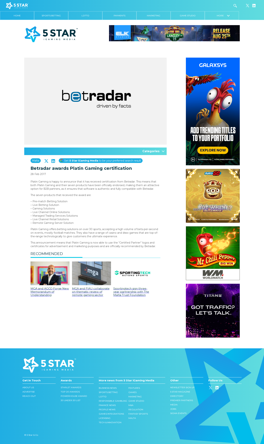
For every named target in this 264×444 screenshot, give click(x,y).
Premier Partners (181, 400)
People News (107, 409)
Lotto (85, 15)
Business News (108, 388)
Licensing (104, 418)
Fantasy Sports (138, 413)
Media (174, 404)
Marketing (153, 15)
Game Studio (188, 15)
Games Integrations (111, 413)
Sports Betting (51, 15)
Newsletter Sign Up (182, 387)
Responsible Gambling (113, 400)
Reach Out (29, 396)
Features (134, 388)
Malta (35, 160)
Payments (119, 15)
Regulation (135, 409)
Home (17, 15)
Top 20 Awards (70, 391)
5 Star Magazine (180, 391)
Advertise (28, 391)
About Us (28, 387)
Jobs (173, 409)
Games (132, 392)
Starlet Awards (71, 387)
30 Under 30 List (70, 400)
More (222, 15)
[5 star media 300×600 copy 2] (213, 59)
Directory (176, 396)
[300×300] (213, 170)
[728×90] (174, 33)
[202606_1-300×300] (213, 228)
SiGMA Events (178, 413)
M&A (130, 405)
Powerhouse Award (74, 396)
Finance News (107, 405)
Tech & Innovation (110, 422)
